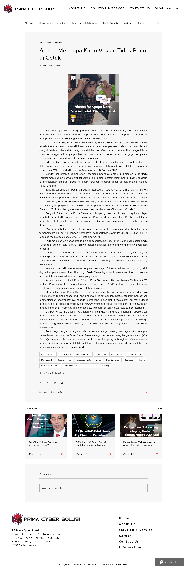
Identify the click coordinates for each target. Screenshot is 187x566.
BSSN (94, 365)
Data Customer (113, 360)
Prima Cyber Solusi (36, 9)
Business (129, 360)
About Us (127, 524)
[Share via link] (62, 382)
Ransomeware (70, 365)
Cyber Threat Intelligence (84, 22)
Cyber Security (48, 354)
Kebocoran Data (83, 360)
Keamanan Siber (83, 354)
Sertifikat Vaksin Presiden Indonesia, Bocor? (43, 444)
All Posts (29, 22)
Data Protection (134, 354)
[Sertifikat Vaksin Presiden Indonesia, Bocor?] (46, 425)
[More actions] (146, 42)
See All (159, 408)
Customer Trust (64, 360)
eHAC (84, 365)
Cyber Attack (65, 354)
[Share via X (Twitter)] (48, 382)
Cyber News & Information (52, 22)
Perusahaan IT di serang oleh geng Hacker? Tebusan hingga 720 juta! (140, 444)
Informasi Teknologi (50, 365)
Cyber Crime (117, 354)
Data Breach (46, 360)
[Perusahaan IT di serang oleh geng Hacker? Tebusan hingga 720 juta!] (141, 425)
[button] (158, 23)
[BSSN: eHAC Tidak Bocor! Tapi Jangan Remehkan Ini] (93, 425)
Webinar (128, 22)
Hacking (105, 365)
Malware (141, 360)
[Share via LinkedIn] (55, 382)
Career (125, 536)
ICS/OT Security (110, 22)
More (141, 22)
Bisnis (98, 360)
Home (124, 518)
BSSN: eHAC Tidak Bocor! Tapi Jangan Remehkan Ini (91, 444)
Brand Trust (101, 354)
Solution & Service (136, 530)
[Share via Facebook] (40, 382)
